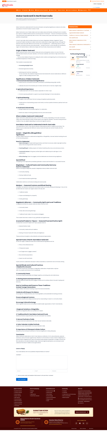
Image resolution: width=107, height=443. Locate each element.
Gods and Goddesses (51, 397)
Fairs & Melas (49, 394)
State (32, 392)
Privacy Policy (74, 428)
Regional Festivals (18, 404)
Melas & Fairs (54, 10)
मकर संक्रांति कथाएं (73, 37)
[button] (87, 55)
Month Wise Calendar (35, 395)
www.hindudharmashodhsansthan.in (27, 425)
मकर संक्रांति (72, 47)
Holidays (32, 10)
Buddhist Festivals (18, 390)
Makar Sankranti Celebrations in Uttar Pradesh (77, 41)
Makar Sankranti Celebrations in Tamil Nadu (79, 30)
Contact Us (81, 403)
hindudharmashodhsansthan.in (85, 398)
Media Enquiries (66, 397)
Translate (97, 7)
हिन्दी (89, 10)
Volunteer (65, 390)
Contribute (65, 392)
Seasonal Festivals (18, 402)
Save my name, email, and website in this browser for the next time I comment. (35, 375)
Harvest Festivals (18, 399)
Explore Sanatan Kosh (81, 412)
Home (19, 10)
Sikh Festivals (17, 397)
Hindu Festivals (18, 394)
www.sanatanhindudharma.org (55, 424)
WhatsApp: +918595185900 (84, 401)
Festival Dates (49, 392)
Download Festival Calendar (98, 1)
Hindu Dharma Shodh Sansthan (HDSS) (29, 428)
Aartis (48, 400)
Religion (32, 390)
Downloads (49, 395)
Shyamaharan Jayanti (11, 1)
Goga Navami (80, 64)
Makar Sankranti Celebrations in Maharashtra (79, 44)
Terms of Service (83, 428)
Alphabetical (33, 394)
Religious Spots (83, 10)
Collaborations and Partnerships (69, 394)
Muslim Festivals (18, 395)
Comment (18, 354)
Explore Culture (61, 10)
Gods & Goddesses (72, 10)
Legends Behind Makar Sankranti (76, 33)
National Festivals (18, 400)
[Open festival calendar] (84, 55)
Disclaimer (91, 428)
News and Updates (66, 395)
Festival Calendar (50, 390)
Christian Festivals (18, 392)
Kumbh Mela (79, 71)
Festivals (25, 10)
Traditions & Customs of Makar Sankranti (78, 35)
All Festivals (17, 405)
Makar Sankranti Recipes (74, 49)
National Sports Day (81, 57)
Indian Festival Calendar (42, 10)
